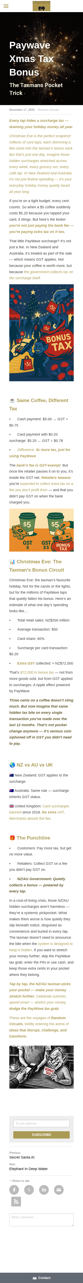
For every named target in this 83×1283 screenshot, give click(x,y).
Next (12, 1164)
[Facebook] (14, 1190)
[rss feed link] (16, 1201)
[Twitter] (29, 1190)
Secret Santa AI (21, 1157)
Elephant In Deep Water (28, 1169)
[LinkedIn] (44, 1190)
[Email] (59, 1190)
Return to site (20, 1180)
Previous (14, 1152)
